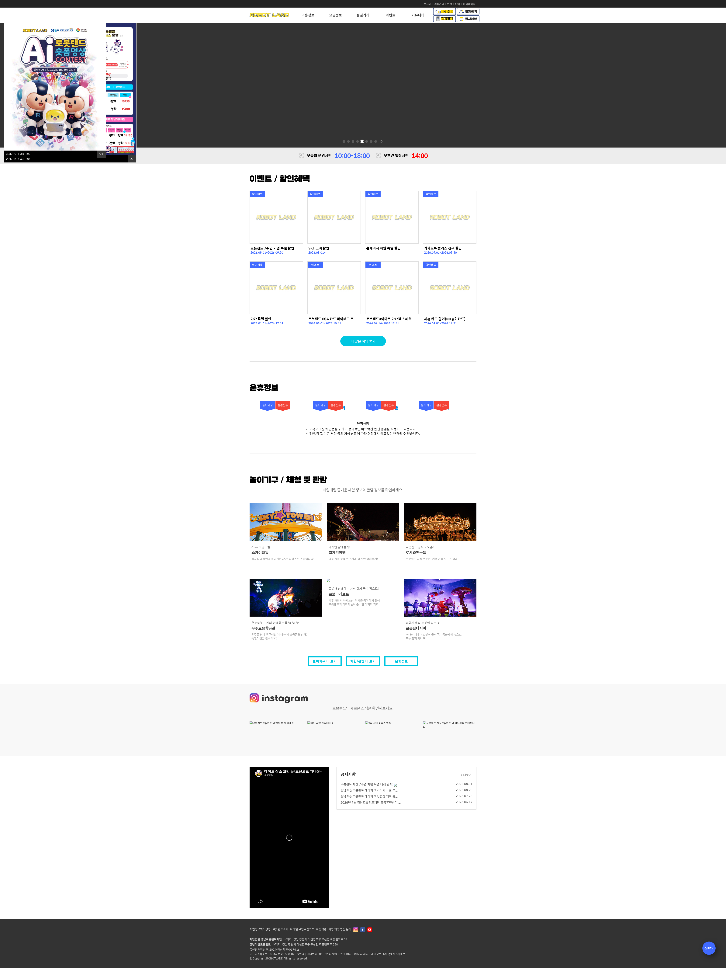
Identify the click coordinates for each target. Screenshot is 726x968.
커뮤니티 (418, 15)
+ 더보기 (466, 775)
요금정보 (335, 15)
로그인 (427, 4)
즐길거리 (363, 15)
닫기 (101, 154)
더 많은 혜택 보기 (363, 341)
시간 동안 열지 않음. (18, 154)
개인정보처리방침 (260, 929)
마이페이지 (469, 4)
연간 (449, 4)
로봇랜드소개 (280, 929)
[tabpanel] (363, 226)
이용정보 (308, 15)
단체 (457, 4)
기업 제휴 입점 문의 (339, 929)
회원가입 (439, 4)
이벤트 (390, 15)
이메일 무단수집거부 (302, 929)
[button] (344, 141)
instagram (284, 698)
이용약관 (321, 929)
